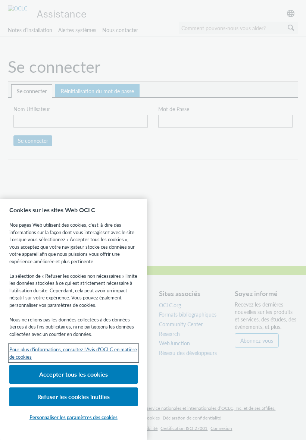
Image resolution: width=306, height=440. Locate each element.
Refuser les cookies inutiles (73, 396)
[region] (73, 319)
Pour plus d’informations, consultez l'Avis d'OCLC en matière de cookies (73, 353)
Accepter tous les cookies (73, 374)
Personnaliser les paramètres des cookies (73, 417)
